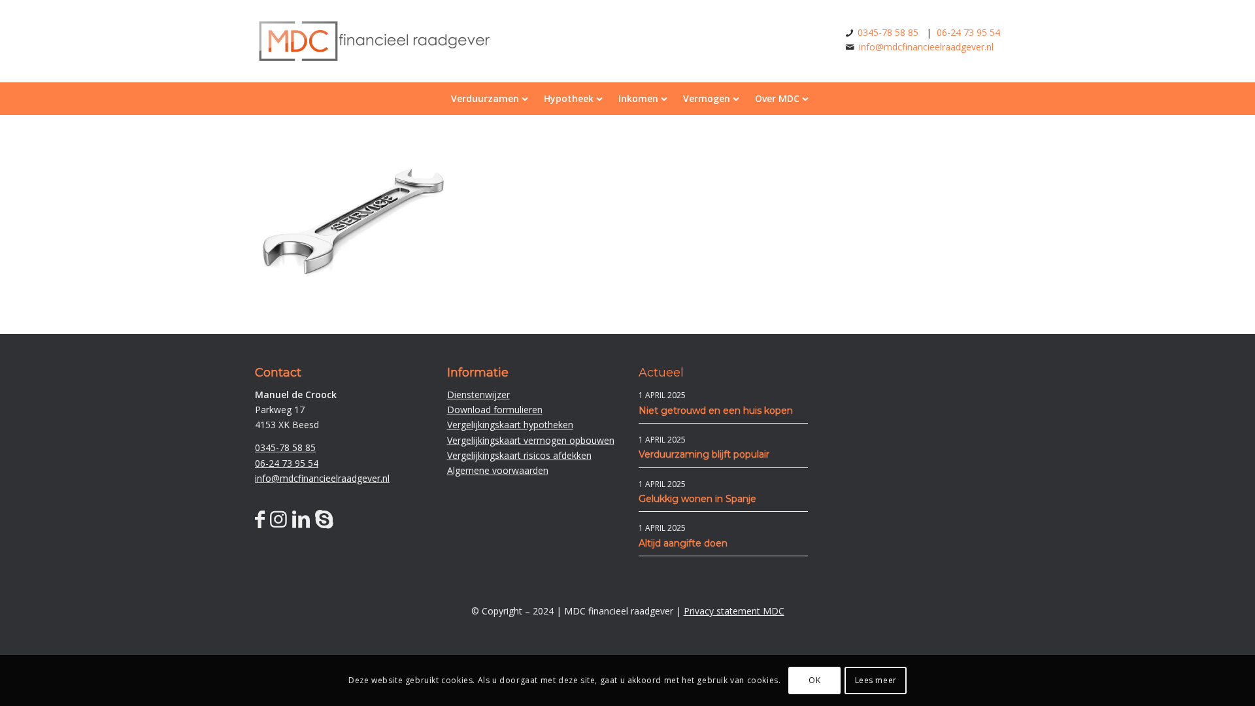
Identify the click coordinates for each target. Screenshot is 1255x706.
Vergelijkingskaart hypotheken (510, 424)
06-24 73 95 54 (968, 32)
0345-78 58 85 (888, 32)
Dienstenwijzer (478, 394)
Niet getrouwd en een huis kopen (716, 410)
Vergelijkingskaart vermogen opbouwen (530, 440)
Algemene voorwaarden (497, 470)
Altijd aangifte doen (683, 543)
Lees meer (876, 680)
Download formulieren (495, 409)
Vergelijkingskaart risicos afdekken (519, 455)
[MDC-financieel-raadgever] (373, 61)
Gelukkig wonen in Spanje (697, 499)
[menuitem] (488, 98)
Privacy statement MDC (734, 611)
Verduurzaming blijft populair (704, 454)
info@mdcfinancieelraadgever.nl (926, 47)
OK (814, 680)
